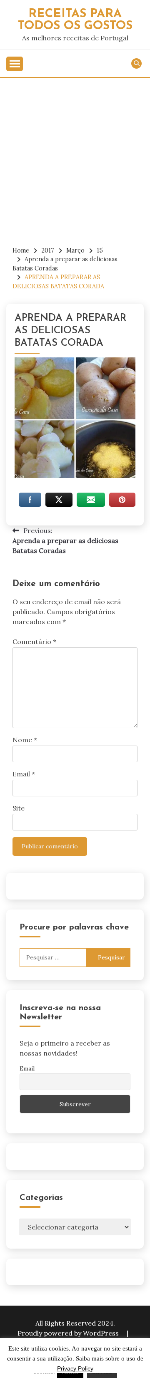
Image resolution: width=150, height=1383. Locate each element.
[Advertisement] (75, 157)
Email (23, 774)
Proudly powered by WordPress (69, 1333)
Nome (24, 740)
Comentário (34, 641)
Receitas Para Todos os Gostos (75, 20)
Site (18, 808)
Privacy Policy (75, 1368)
